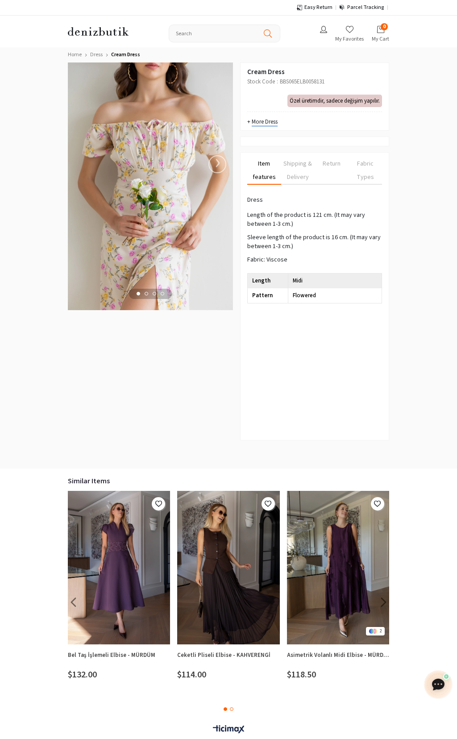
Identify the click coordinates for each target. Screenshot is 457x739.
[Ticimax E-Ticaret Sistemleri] (228, 730)
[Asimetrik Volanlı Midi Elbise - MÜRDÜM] (338, 567)
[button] (138, 293)
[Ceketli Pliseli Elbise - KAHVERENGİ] (228, 567)
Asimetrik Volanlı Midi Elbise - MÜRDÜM (338, 655)
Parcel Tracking (365, 7)
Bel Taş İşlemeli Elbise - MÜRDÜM (111, 655)
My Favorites (349, 39)
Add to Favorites (158, 504)
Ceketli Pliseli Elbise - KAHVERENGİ (223, 655)
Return (332, 163)
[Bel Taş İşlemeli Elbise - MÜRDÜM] (119, 567)
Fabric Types (365, 170)
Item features (264, 170)
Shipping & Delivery (297, 170)
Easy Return (318, 7)
